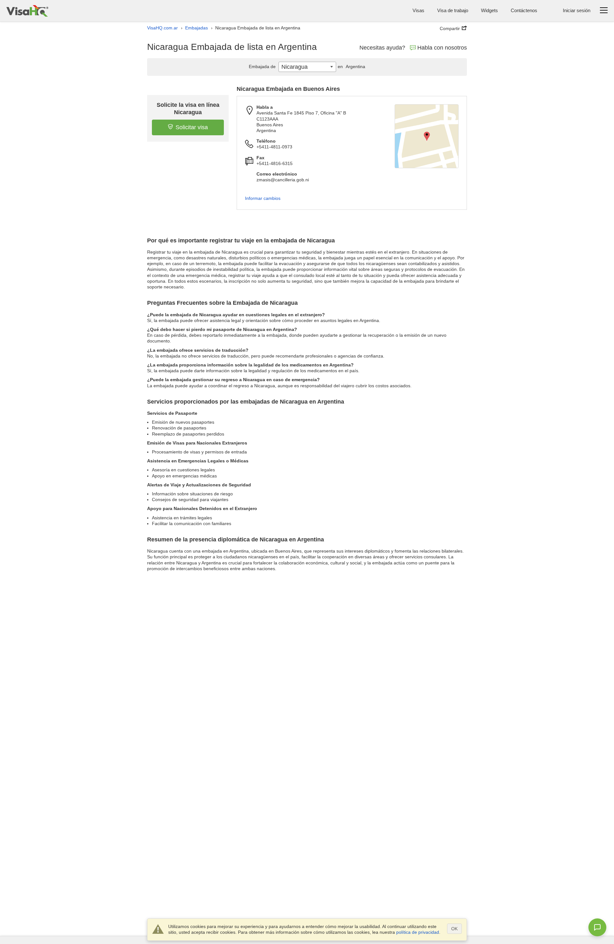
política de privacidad (417, 932)
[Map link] (427, 136)
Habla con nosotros (442, 47)
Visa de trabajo (452, 10)
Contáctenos (524, 10)
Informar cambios (262, 198)
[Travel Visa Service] (27, 11)
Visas (418, 10)
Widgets (489, 10)
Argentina (351, 66)
